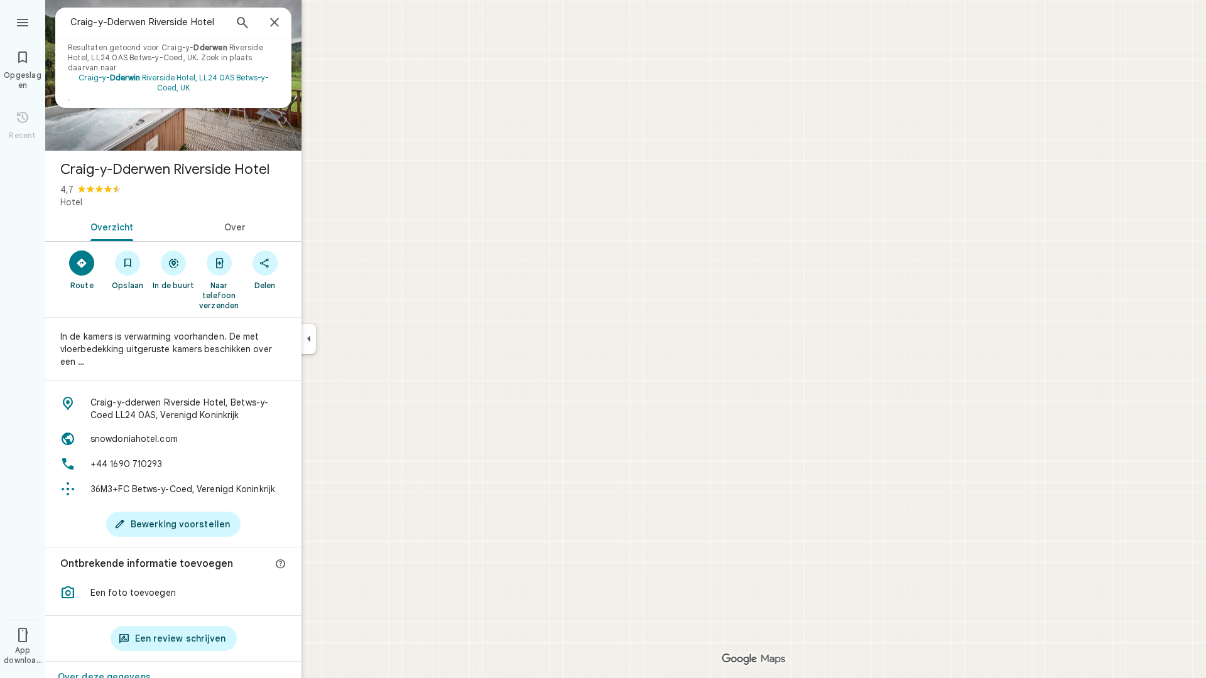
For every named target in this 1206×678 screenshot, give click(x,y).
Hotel (71, 202)
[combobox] (147, 22)
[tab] (109, 226)
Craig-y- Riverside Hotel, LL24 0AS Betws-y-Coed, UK (174, 82)
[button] (173, 592)
